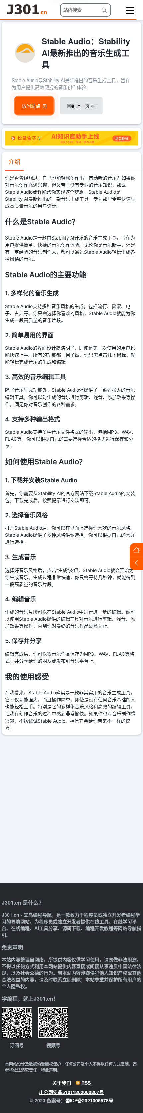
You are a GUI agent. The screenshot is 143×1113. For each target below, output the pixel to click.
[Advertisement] (71, 810)
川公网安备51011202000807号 (71, 1092)
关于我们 (61, 1082)
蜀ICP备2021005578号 (89, 1100)
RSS (86, 1082)
